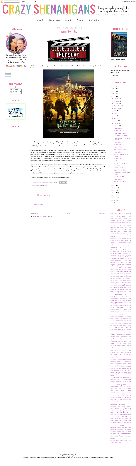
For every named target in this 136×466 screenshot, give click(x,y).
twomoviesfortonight (125, 420)
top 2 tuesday (121, 414)
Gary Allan (121, 298)
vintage (128, 422)
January (116, 126)
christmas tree (114, 258)
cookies (119, 264)
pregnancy (122, 366)
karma (122, 321)
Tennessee (122, 404)
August (116, 108)
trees (116, 418)
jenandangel (118, 318)
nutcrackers (125, 350)
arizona (112, 218)
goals (116, 302)
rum (122, 379)
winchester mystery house (117, 435)
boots (111, 235)
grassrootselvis (119, 303)
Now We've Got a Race (120, 149)
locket (112, 330)
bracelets (112, 236)
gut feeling (122, 305)
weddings (128, 427)
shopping (122, 388)
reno (121, 377)
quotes (118, 372)
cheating (120, 245)
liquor (111, 329)
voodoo (117, 424)
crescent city (127, 266)
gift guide (122, 300)
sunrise (124, 401)
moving (118, 343)
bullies (112, 240)
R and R (122, 372)
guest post (115, 305)
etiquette (112, 285)
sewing (120, 386)
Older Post (102, 213)
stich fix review (117, 397)
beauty (122, 227)
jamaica (129, 316)
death (129, 269)
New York (113, 350)
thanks (112, 408)
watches (125, 424)
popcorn (120, 363)
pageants (118, 356)
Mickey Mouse (122, 338)
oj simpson (126, 352)
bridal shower (127, 236)
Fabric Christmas (93, 19)
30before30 (113, 213)
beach (129, 224)
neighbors (113, 347)
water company (114, 425)
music (112, 345)
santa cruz (128, 383)
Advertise (68, 19)
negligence (128, 345)
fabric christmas (126, 285)
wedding (113, 427)
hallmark (112, 307)
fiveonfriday (118, 293)
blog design (117, 231)
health (129, 309)
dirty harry (128, 275)
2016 (114, 96)
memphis (113, 338)
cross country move (125, 267)
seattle (112, 386)
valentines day (121, 422)
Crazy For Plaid (118, 167)
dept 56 (119, 273)
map (124, 334)
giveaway (128, 300)
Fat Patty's (127, 287)
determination (113, 275)
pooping (116, 363)
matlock (123, 336)
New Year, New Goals (120, 181)
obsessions (113, 352)
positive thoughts (114, 365)
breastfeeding (119, 236)
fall (111, 287)
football (120, 295)
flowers (112, 294)
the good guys (118, 410)
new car (122, 347)
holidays (116, 313)
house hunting (126, 314)
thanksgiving (118, 408)
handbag (128, 307)
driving (120, 280)
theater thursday (41, 185)
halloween (120, 307)
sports (123, 394)
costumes (128, 264)
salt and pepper (117, 381)
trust (130, 418)
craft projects (114, 266)
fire (127, 291)
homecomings (127, 313)
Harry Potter (119, 309)
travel (124, 416)
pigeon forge (122, 359)
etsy (116, 285)
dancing (121, 269)
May (115, 116)
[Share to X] (64, 182)
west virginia (127, 429)
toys (119, 416)
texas (119, 406)
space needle (117, 393)
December (117, 98)
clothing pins (126, 260)
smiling (117, 390)
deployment (127, 271)
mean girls (128, 336)
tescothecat (113, 406)
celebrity (128, 244)
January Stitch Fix (119, 176)
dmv (114, 278)
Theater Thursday (54, 19)
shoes (115, 388)
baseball (117, 222)
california (128, 240)
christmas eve (114, 251)
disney (117, 276)
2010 (114, 197)
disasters (112, 276)
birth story (117, 229)
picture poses (127, 357)
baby (116, 220)
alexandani (119, 215)
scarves (129, 384)
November (117, 101)
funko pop (128, 296)
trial (120, 418)
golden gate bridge (125, 302)
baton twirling (123, 224)
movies (112, 343)
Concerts (128, 262)
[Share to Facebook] (66, 182)
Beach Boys (123, 225)
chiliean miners (127, 245)
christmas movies (116, 253)
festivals (122, 289)
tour (116, 416)
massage (112, 336)
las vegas (120, 325)
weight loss (120, 429)
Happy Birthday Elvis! (120, 170)
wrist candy (128, 440)
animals (116, 216)
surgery (112, 402)
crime (111, 267)
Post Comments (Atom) (45, 216)
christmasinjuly (123, 258)
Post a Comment (38, 204)
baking (112, 222)
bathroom (128, 222)
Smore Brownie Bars (120, 133)
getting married (114, 300)
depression (113, 273)
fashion (120, 287)
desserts (128, 273)
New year (119, 348)
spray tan (128, 393)
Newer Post (34, 213)
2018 (114, 91)
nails (115, 345)
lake (130, 323)
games (116, 298)
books (129, 233)
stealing (123, 395)
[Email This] (60, 182)
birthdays (124, 229)
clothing (118, 260)
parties (129, 356)
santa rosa (113, 384)
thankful (129, 406)
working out (113, 438)
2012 (114, 193)
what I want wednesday (116, 431)
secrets (116, 386)
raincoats (123, 373)
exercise (120, 285)
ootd (121, 354)
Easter (129, 280)
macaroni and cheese (117, 332)
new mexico (113, 348)
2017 (114, 94)
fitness (112, 293)
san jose (118, 383)
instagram (120, 316)
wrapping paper (114, 440)
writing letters (114, 442)
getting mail (127, 298)
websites (128, 425)
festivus (126, 289)
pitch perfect (117, 361)
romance (128, 377)
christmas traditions (124, 257)
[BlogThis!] (62, 182)
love (123, 331)
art (122, 218)
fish (130, 291)
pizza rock (124, 361)
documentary (119, 278)
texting (123, 406)
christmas (113, 247)
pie (111, 359)
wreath (121, 440)
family (115, 287)
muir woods (123, 343)
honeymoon (113, 314)
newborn (119, 350)
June (115, 113)
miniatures (112, 339)
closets (112, 260)
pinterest (128, 359)
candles (112, 242)
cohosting (112, 262)
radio (126, 372)
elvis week (113, 284)
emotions (118, 284)
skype (112, 390)
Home (68, 213)
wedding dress (121, 427)
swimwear (119, 402)
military (129, 338)
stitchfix (124, 397)
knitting (126, 323)
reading (128, 374)
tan (124, 402)
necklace (122, 345)
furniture (112, 298)
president (112, 368)
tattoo (129, 402)
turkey (111, 420)
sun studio (123, 399)
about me (122, 213)
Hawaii (125, 309)
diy (111, 278)
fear (118, 289)
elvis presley (127, 282)
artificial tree (127, 218)
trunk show (125, 418)
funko (122, 296)
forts (124, 294)
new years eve (127, 348)
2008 (114, 202)
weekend (113, 429)
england (129, 284)
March (116, 121)
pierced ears (116, 359)
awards (112, 220)
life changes (119, 327)
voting (121, 424)
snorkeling (122, 390)
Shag (124, 386)
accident (128, 213)
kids (119, 323)
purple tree (123, 370)
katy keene (128, 321)
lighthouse (128, 327)
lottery (119, 330)
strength (128, 397)
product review (121, 368)
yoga (119, 442)
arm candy (118, 218)
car (128, 242)
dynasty (124, 280)
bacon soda (128, 220)
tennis (129, 404)
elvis (121, 282)
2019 (114, 89)
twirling (116, 420)
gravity (125, 303)
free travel (128, 294)
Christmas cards (125, 247)
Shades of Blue (118, 147)
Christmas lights (126, 251)
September (117, 106)
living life (120, 329)
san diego (125, 381)
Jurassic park (119, 320)
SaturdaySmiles (121, 385)
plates (111, 363)
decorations (119, 271)
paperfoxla (124, 356)
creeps (121, 266)
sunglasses (118, 401)
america (125, 215)
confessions (113, 264)
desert (123, 273)
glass (111, 302)
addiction (112, 215)
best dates (128, 227)
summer (116, 399)
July (115, 111)
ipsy (125, 316)
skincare (128, 388)
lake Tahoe (113, 325)
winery (126, 435)
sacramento (127, 379)
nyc (130, 350)
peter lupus (117, 357)
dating (125, 269)
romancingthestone (115, 379)
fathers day (113, 289)
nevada (118, 347)
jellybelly (112, 318)
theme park (113, 414)
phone (122, 357)
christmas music (127, 253)
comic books (120, 262)
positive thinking (127, 363)
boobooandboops (120, 233)
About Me (40, 19)
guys (126, 305)
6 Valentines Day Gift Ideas (121, 135)
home (121, 313)
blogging (124, 231)
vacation (113, 422)
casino (122, 244)
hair (130, 305)
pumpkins (116, 370)
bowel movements (120, 235)
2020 (114, 86)
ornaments (113, 356)
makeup (112, 334)
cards (117, 244)
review (124, 377)
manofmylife (119, 334)
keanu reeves (113, 323)
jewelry (112, 320)
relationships (114, 377)
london (116, 330)
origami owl (127, 354)
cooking (123, 264)
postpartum (123, 365)
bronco (129, 238)
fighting (121, 291)
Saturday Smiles (118, 128)
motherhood (113, 341)
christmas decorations (120, 249)
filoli (125, 291)
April (115, 118)
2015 (114, 185)
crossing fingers (114, 269)
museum (128, 343)
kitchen (122, 323)
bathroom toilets (114, 224)
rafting (115, 373)
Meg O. (72, 456)
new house (128, 347)
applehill (129, 216)
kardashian (117, 321)
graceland (113, 303)
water (129, 424)
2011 (114, 195)
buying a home (119, 240)
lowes (126, 330)
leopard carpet (127, 325)
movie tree (127, 341)
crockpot (116, 267)
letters (112, 327)
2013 (114, 190)
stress (111, 399)
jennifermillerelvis (127, 318)
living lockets (127, 329)
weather (122, 426)
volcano (112, 424)
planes (129, 361)
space (111, 393)
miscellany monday (125, 339)
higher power (120, 311)
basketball (122, 222)
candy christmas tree (120, 242)
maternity (118, 336)
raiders (119, 373)
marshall (128, 334)
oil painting (120, 352)
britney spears (122, 238)
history (125, 311)
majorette (128, 332)
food (116, 295)
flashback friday (126, 293)
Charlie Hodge (114, 245)
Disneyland (122, 276)
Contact (80, 19)
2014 (114, 188)
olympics (116, 354)
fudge (117, 296)
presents (128, 366)
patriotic (112, 357)
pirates (112, 361)
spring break (113, 395)
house (119, 314)
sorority (122, 392)
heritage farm (113, 311)
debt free (112, 271)
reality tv (113, 375)
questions (112, 372)
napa (118, 345)
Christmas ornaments (117, 255)
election (112, 282)
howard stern (113, 316)
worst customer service (124, 438)
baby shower (121, 220)
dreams (116, 280)
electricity (117, 282)
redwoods (128, 375)
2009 (114, 200)
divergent (128, 276)
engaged (123, 284)
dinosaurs (121, 275)
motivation (120, 341)
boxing (129, 235)
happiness (113, 309)
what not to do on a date (124, 433)
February (116, 123)
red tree (121, 375)
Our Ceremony (118, 161)
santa (123, 383)
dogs (124, 278)
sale (111, 381)
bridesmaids (113, 238)
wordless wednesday (120, 437)
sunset (129, 401)
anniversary (122, 217)
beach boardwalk (114, 225)
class (129, 258)
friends (112, 296)
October (116, 103)
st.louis (119, 395)
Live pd (116, 329)
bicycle (112, 229)
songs (117, 392)
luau (130, 330)
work (129, 437)
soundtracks (128, 392)
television (113, 404)
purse (129, 370)
